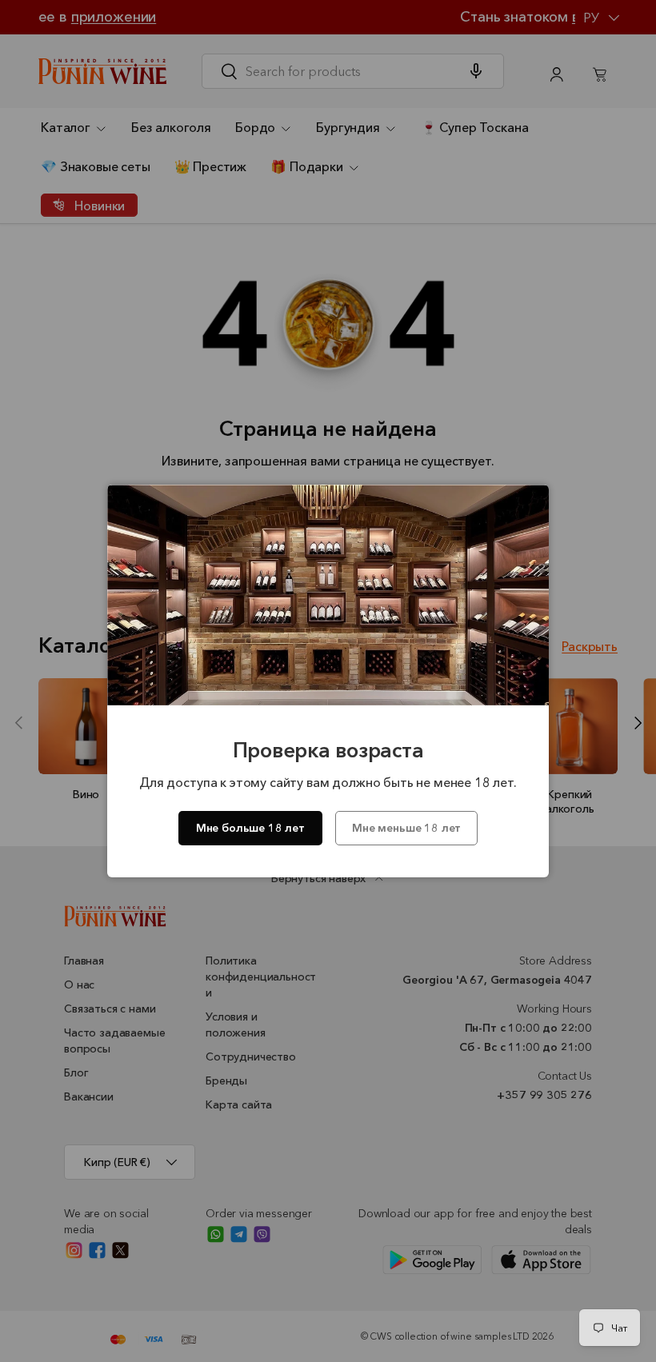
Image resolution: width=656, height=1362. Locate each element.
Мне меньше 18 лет (406, 828)
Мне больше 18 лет (250, 828)
